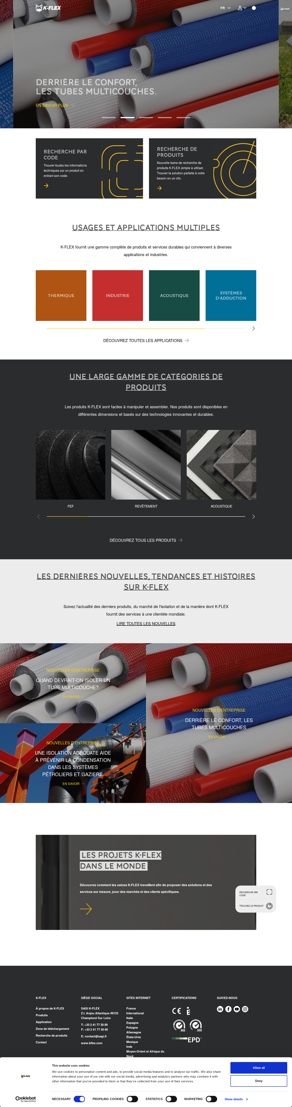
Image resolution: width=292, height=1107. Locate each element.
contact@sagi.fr (96, 1036)
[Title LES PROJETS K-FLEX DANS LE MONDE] (86, 909)
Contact (41, 1042)
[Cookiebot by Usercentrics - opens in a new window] (25, 1099)
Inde (129, 1046)
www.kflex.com (91, 1043)
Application (44, 1022)
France (131, 1008)
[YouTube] (237, 1009)
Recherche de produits (51, 1035)
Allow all (259, 1067)
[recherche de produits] (159, 188)
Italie (129, 1018)
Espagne (132, 1022)
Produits (42, 1015)
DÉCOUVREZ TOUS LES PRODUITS (143, 540)
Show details (234, 1099)
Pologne (132, 1027)
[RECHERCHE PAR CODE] (46, 185)
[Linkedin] (220, 1009)
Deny (258, 1081)
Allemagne (133, 1032)
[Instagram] (245, 1009)
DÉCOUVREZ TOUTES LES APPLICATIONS (142, 340)
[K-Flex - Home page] (55, 8)
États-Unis (133, 1037)
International (135, 1013)
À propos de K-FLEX (50, 1008)
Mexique (132, 1042)
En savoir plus (52, 105)
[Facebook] (228, 1009)
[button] (13, 64)
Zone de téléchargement (52, 1028)
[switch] (132, 1099)
